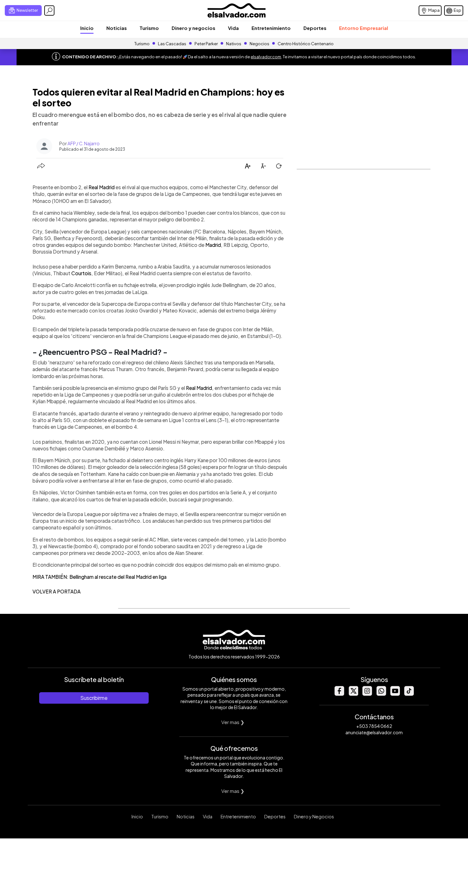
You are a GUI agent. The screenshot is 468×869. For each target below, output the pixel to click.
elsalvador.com (266, 56)
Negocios (259, 43)
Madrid (213, 245)
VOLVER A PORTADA (56, 591)
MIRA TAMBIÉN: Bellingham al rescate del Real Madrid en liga (99, 577)
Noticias (116, 28)
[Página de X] (353, 694)
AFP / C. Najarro (83, 143)
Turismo (149, 28)
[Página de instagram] (367, 694)
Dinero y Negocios (314, 816)
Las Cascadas (172, 43)
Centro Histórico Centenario (306, 43)
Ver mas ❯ (233, 722)
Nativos (233, 43)
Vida (233, 28)
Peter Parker (206, 43)
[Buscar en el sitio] (49, 10)
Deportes (314, 28)
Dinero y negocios (193, 28)
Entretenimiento (271, 28)
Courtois (81, 273)
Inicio (87, 28)
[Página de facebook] (339, 694)
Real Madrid (102, 187)
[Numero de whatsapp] (381, 694)
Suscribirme (94, 697)
